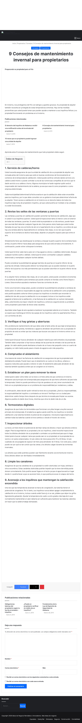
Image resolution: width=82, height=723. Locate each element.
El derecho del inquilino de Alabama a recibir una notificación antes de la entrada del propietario (21, 128)
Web (43, 668)
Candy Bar (41, 719)
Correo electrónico (12, 668)
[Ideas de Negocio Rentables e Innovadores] (12, 33)
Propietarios (21, 43)
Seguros (57, 719)
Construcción (65, 719)
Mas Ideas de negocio (49, 716)
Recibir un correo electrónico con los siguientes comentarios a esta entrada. (33, 677)
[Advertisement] (41, 15)
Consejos (29, 43)
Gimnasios (49, 719)
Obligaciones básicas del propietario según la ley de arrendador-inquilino (12, 608)
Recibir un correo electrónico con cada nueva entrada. (25, 681)
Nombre (8, 659)
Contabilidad (76, 719)
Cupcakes (33, 719)
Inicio (14, 43)
